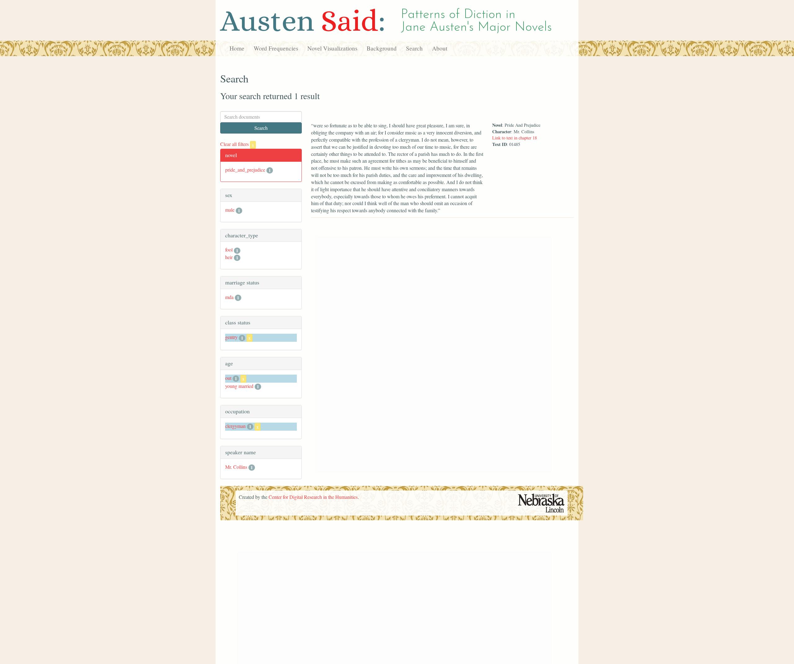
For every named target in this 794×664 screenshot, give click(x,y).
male (229, 209)
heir (229, 257)
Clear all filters (237, 144)
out (228, 378)
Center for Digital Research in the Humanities (313, 497)
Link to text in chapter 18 (514, 138)
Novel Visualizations (332, 48)
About (439, 48)
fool (229, 249)
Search (414, 48)
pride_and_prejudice (245, 169)
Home (237, 48)
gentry (231, 337)
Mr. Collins (236, 467)
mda (229, 297)
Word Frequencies (276, 48)
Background (382, 48)
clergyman (235, 426)
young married (239, 386)
